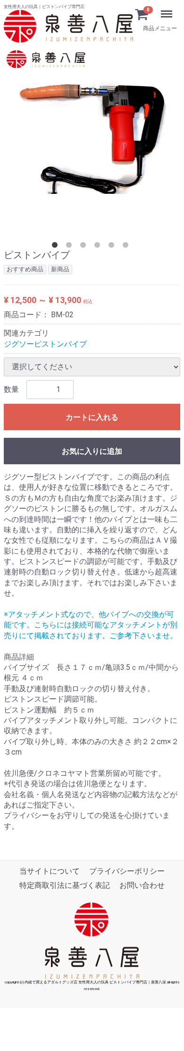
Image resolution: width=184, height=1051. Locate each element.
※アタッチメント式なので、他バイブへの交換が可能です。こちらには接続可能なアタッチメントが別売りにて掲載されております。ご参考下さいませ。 (90, 625)
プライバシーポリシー (127, 871)
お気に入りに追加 (92, 451)
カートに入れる (92, 417)
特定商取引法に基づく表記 (64, 885)
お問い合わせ (142, 885)
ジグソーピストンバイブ (45, 343)
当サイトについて (49, 871)
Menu (150, 7)
